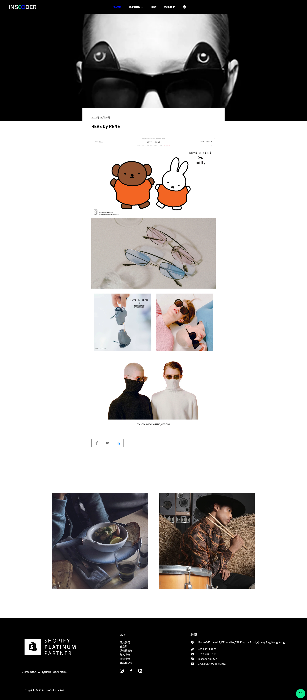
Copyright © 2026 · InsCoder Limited (44, 690)
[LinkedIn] (140, 671)
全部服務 (134, 7)
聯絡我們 (169, 7)
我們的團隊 (126, 650)
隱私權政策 (126, 663)
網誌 (154, 7)
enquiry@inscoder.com (212, 664)
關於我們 (125, 642)
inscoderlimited (207, 659)
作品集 (116, 7)
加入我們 (125, 654)
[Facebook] (131, 671)
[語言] (184, 7)
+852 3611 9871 (207, 649)
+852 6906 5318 (207, 654)
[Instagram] (122, 671)
